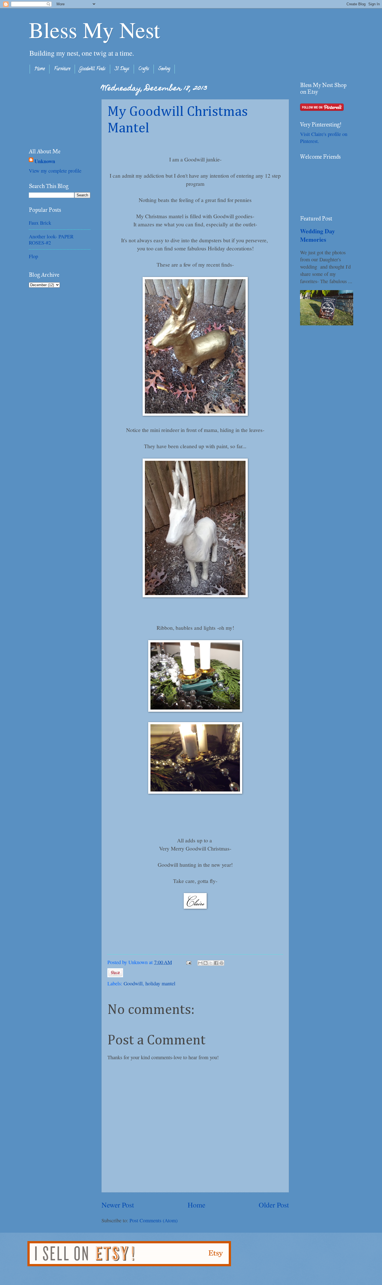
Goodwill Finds (92, 69)
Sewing (164, 69)
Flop (33, 256)
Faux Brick (40, 222)
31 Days (122, 69)
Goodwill (133, 983)
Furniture (62, 69)
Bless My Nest (94, 29)
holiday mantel (160, 983)
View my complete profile (55, 170)
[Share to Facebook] (216, 963)
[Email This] (200, 963)
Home (39, 69)
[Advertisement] (57, 110)
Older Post (274, 1204)
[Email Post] (188, 962)
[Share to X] (211, 963)
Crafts (143, 69)
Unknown (44, 161)
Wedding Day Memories (317, 235)
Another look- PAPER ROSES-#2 (51, 239)
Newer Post (118, 1204)
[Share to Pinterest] (221, 963)
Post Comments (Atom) (153, 1220)
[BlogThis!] (205, 963)
